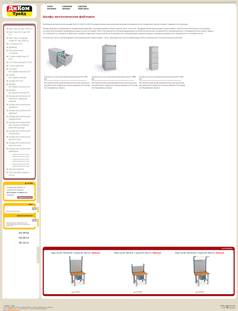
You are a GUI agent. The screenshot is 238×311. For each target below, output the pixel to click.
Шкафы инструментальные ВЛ (19, 85)
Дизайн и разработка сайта (227, 305)
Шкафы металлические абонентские (19, 138)
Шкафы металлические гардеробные (19, 117)
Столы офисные (16, 65)
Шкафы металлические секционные (19, 132)
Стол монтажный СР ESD (20, 62)
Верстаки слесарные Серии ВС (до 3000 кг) (19, 39)
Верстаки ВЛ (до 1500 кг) (20, 28)
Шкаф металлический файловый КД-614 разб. (21, 165)
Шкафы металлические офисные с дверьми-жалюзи (19, 98)
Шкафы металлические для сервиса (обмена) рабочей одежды (19, 125)
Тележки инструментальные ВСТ (20, 70)
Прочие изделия (16, 169)
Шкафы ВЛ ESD (16, 80)
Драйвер (13, 47)
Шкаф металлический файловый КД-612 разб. (21, 155)
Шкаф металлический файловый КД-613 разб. (21, 160)
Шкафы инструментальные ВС (19, 91)
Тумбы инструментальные (18, 76)
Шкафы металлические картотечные (19, 144)
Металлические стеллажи (16, 51)
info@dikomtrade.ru (13, 310)
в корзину (77, 291)
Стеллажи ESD (15, 43)
